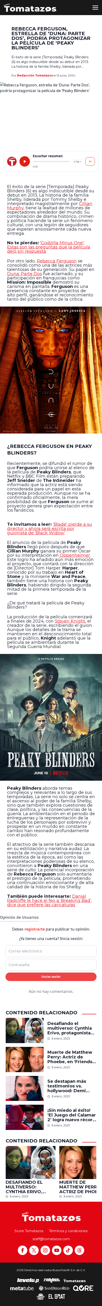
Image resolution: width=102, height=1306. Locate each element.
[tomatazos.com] (12, 161)
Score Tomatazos (28, 1231)
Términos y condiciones (68, 1231)
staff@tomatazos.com (51, 1239)
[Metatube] (22, 1288)
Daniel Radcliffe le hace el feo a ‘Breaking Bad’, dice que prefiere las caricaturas (49, 900)
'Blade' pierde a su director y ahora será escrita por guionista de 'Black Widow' (49, 528)
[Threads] (79, 1250)
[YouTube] (56, 1250)
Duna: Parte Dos (24, 273)
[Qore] (83, 1288)
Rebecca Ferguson (57, 261)
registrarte (34, 929)
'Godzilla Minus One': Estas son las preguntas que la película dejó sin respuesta (48, 247)
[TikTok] (68, 1250)
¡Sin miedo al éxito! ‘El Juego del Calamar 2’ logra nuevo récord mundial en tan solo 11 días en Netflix (71, 1115)
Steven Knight (70, 621)
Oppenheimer (75, 555)
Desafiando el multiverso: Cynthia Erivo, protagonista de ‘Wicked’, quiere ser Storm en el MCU (70, 1028)
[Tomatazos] (30, 7)
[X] (34, 1250)
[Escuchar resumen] (24, 161)
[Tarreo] (52, 1280)
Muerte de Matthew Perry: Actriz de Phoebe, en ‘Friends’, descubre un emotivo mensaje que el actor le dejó (71, 1057)
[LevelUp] (28, 1280)
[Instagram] (45, 1250)
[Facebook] (22, 1250)
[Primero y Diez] (41, 1296)
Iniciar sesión (51, 977)
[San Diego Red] (54, 1288)
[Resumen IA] (90, 161)
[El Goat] (56, 1296)
